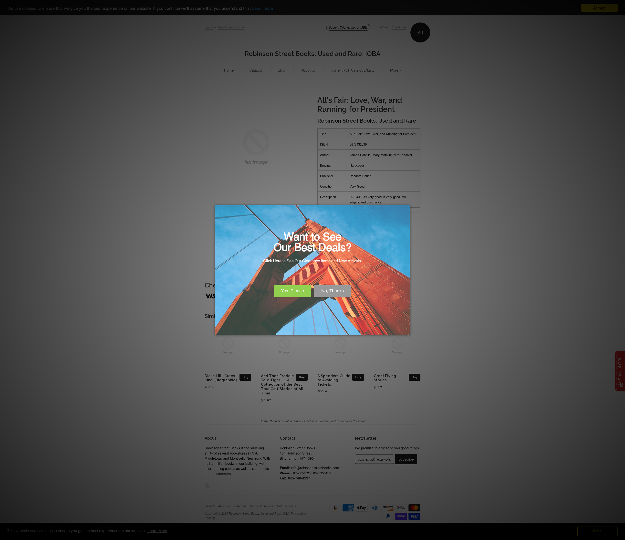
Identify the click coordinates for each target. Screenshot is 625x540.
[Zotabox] (407, 331)
